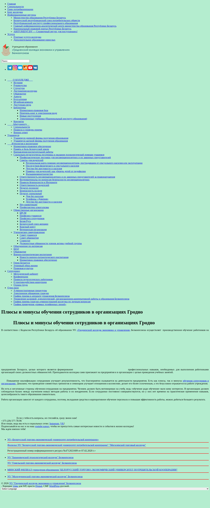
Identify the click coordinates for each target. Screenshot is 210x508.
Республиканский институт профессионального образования (46, 23)
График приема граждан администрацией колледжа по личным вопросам (52, 301)
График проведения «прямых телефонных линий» (40, 304)
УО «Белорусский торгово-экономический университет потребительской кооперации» (53, 439)
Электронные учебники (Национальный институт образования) (53, 118)
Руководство (20, 85)
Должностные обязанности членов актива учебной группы (51, 243)
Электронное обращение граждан (31, 293)
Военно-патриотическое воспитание (33, 254)
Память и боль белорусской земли (31, 149)
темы (15, 486)
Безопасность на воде (31, 190)
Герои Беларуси (22, 262)
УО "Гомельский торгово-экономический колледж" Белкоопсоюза (42, 463)
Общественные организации (29, 210)
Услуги (11, 34)
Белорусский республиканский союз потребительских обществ (47, 20)
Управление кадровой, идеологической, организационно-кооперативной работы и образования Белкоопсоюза (71, 299)
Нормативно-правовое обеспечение (32, 146)
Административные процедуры (30, 290)
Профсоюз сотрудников (32, 218)
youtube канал (42, 426)
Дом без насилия (34, 196)
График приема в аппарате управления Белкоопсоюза (42, 296)
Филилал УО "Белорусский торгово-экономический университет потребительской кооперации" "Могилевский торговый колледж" (76, 445)
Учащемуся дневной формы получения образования (41, 138)
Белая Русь (25, 221)
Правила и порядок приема (28, 129)
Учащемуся (13, 135)
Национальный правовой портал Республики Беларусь (42, 28)
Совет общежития (29, 238)
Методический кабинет (26, 274)
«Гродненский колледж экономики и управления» (103, 330)
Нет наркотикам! (28, 204)
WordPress (54, 486)
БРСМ (23, 213)
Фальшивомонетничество (39, 174)
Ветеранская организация (33, 229)
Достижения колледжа (25, 91)
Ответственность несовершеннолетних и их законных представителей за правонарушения (67, 177)
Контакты (19, 121)
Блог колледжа (15, 12)
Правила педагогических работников (33, 279)
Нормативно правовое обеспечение (38, 260)
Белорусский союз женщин (34, 224)
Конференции (21, 276)
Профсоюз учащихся (30, 215)
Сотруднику (13, 271)
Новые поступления (30, 116)
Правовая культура (23, 268)
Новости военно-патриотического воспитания (44, 257)
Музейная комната (23, 102)
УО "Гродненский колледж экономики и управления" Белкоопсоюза (45, 483)
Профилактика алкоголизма (34, 207)
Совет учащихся (28, 235)
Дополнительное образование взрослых (34, 39)
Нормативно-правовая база (34, 110)
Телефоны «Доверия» (37, 199)
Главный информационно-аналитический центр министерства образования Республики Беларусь (65, 26)
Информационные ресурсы (21, 15)
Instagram (54, 423)
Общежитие (20, 93)
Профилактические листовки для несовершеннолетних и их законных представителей (65, 157)
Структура (19, 88)
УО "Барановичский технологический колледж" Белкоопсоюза (40, 457)
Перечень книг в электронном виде (38, 113)
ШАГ (16, 249)
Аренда (17, 96)
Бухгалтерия (20, 99)
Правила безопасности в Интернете (38, 182)
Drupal (38, 486)
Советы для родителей (31, 160)
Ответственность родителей (34, 185)
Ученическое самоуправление (29, 232)
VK (62, 423)
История (18, 82)
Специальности (15, 6)
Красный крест (28, 226)
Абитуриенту (18, 124)
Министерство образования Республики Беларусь (40, 17)
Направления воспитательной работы (33, 152)
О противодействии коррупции (30, 282)
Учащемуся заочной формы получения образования (41, 141)
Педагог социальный (31, 193)
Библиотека (20, 107)
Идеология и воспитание (22, 143)
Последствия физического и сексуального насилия (52, 165)
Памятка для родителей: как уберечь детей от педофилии (56, 171)
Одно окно (13, 287)
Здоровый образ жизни (26, 265)
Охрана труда (21, 285)
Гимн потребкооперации (20, 9)
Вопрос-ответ (21, 132)
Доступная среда (22, 104)
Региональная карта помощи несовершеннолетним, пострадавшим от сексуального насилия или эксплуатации (84, 163)
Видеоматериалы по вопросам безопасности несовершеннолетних (54, 179)
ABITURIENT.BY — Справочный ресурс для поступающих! (45, 31)
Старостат (25, 240)
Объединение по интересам (28, 246)
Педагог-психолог (29, 188)
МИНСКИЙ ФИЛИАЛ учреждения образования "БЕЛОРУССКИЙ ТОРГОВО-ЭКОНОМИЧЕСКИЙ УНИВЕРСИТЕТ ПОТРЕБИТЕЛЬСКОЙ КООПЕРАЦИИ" (92, 469)
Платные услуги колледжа (27, 37)
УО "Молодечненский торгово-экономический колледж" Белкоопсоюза (45, 476)
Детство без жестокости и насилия (44, 168)
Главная (11, 3)
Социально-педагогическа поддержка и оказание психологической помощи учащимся (59, 154)
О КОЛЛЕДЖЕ (20, 80)
